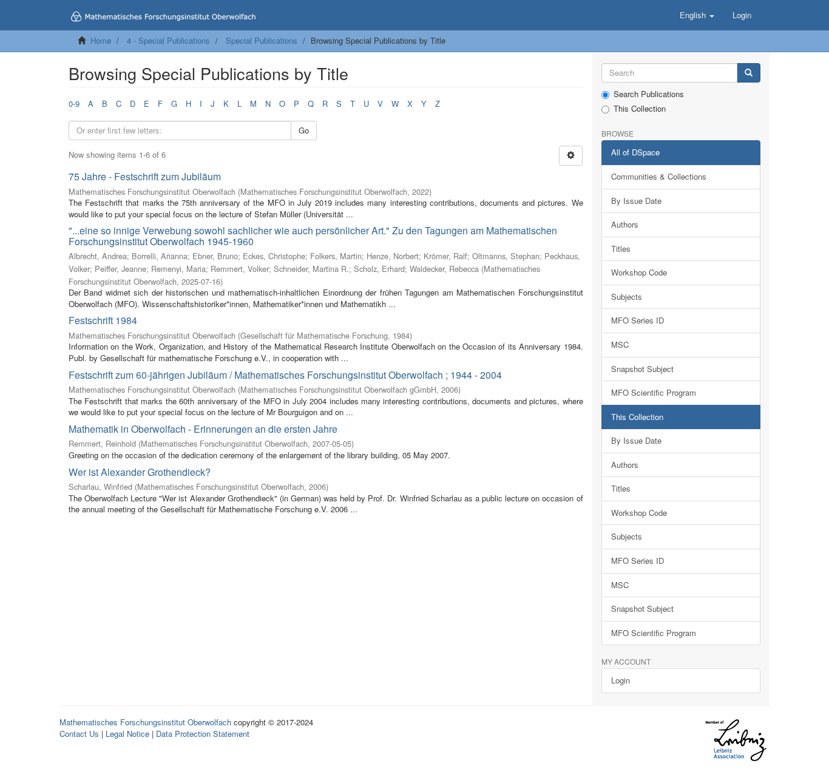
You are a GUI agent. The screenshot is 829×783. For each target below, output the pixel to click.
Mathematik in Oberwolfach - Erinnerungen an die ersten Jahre (203, 429)
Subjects (626, 296)
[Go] (748, 73)
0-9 (74, 103)
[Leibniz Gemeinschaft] (735, 740)
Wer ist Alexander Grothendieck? (140, 472)
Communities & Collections (658, 176)
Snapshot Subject (642, 369)
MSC (620, 344)
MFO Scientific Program (653, 392)
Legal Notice (127, 733)
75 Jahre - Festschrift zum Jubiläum (145, 176)
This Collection (640, 108)
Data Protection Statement (202, 733)
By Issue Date (636, 200)
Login (620, 680)
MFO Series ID (637, 320)
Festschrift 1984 (103, 320)
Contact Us (79, 733)
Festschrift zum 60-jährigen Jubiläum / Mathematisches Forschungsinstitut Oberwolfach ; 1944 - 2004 (285, 375)
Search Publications (649, 94)
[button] (697, 15)
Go (304, 130)
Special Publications (261, 40)
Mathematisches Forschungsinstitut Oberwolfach (145, 722)
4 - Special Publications (168, 40)
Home (100, 40)
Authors (624, 224)
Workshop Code (639, 272)
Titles (621, 248)
